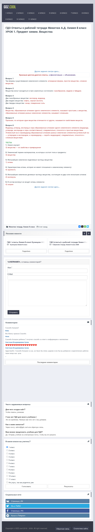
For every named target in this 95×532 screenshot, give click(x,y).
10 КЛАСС (20, 19)
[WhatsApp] (85, 226)
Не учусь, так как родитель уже (21, 482)
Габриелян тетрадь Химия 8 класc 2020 (66, 244)
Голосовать (26, 486)
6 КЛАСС (63, 13)
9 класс (12, 473)
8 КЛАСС (85, 13)
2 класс (12, 450)
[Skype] (88, 226)
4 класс (12, 457)
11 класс (12, 479)
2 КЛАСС (20, 13)
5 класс (12, 460)
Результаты (68, 486)
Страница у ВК (17, 501)
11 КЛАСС (32, 19)
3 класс (12, 453)
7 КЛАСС (74, 13)
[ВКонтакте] (79, 226)
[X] (82, 226)
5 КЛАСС (52, 13)
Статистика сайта (81, 528)
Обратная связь (62, 528)
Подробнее (26, 251)
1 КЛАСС (9, 13)
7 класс (12, 466)
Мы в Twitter (16, 506)
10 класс (12, 476)
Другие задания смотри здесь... (47, 71)
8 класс (12, 469)
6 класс (12, 463)
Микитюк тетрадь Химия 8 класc (22, 227)
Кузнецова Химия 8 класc (18, 244)
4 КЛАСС (41, 13)
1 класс (12, 447)
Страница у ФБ (17, 510)
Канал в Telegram (18, 515)
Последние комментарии (47, 362)
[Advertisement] (47, 52)
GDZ (10, 7)
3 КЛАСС (31, 13)
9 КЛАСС (9, 19)
